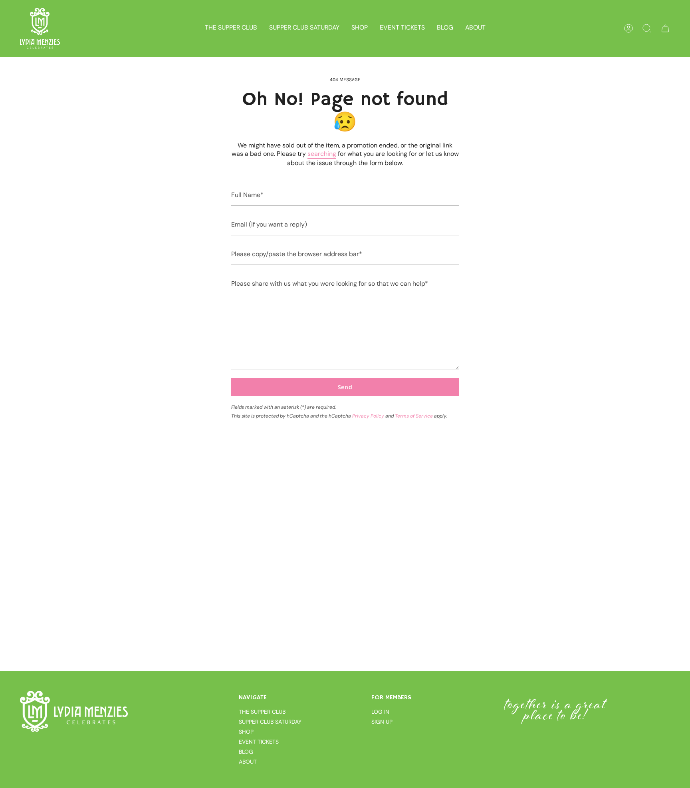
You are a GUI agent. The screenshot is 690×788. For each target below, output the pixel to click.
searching (321, 153)
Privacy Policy (368, 416)
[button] (359, 28)
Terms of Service (414, 416)
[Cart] (665, 28)
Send (345, 387)
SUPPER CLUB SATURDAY (270, 721)
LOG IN (380, 711)
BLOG (246, 751)
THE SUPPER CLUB (262, 711)
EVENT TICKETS (259, 741)
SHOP (246, 731)
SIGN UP (382, 721)
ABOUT (248, 761)
